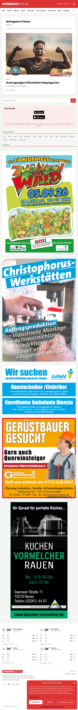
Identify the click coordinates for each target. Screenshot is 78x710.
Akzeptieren (35, 702)
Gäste (51, 136)
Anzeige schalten (70, 674)
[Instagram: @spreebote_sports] (17, 684)
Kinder (5, 139)
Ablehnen (50, 702)
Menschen (71, 136)
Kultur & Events (41, 10)
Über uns (73, 671)
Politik (23, 10)
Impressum (61, 706)
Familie (9, 10)
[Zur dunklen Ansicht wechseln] (74, 4)
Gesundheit (52, 10)
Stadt (46, 136)
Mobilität (66, 10)
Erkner (9, 136)
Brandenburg (12, 139)
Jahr (21, 136)
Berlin (15, 136)
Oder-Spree (63, 136)
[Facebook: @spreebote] (4, 684)
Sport (59, 10)
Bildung (16, 10)
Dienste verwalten (35, 697)
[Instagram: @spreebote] (13, 684)
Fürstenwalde (22, 139)
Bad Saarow (27, 136)
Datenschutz (53, 706)
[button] (74, 683)
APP (3, 10)
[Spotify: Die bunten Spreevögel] (8, 684)
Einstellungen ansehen (66, 702)
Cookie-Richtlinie (44, 706)
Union (34, 136)
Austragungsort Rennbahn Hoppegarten (32, 82)
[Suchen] (74, 10)
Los (73, 100)
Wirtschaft (30, 10)
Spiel (57, 136)
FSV (4, 136)
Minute (40, 136)
